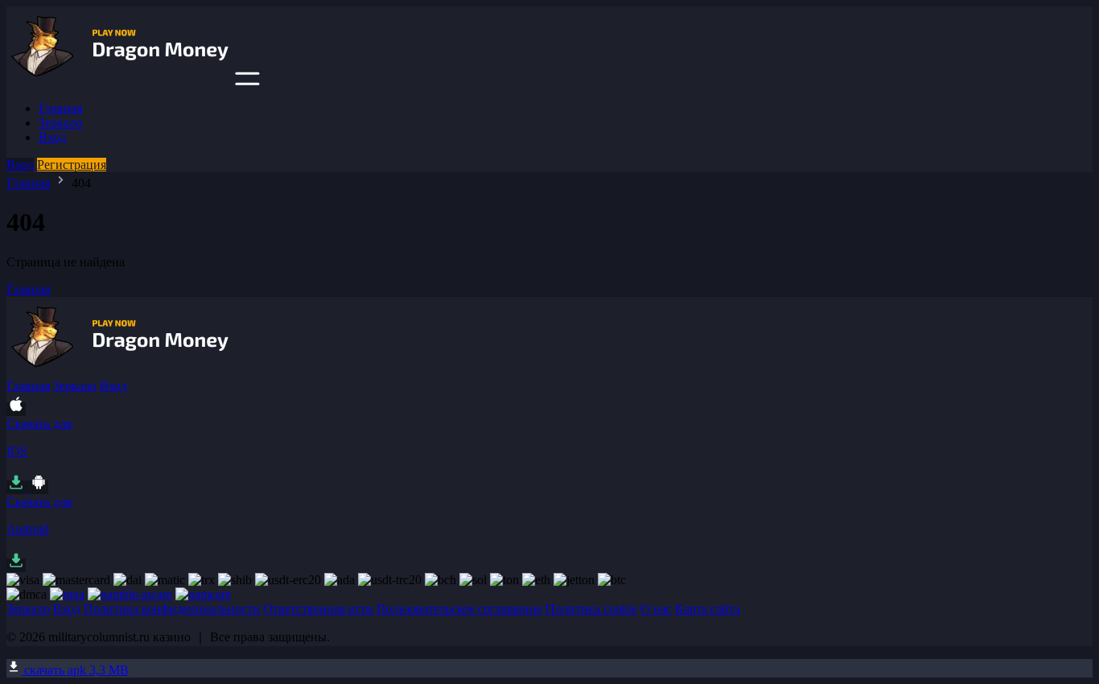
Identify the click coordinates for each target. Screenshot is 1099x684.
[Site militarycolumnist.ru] (119, 81)
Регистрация (71, 164)
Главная (60, 108)
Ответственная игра (318, 609)
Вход (52, 137)
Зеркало (60, 123)
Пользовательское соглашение (459, 609)
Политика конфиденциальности (172, 609)
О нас (656, 609)
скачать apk (75, 670)
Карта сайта (707, 609)
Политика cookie (591, 609)
